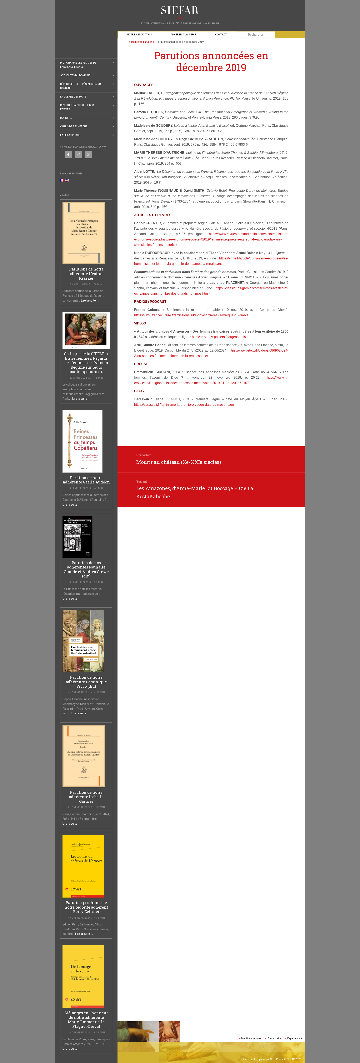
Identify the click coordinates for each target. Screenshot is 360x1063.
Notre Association (139, 34)
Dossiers (66, 117)
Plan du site (274, 1038)
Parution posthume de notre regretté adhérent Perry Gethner (86, 907)
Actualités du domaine (75, 75)
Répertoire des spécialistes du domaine (80, 86)
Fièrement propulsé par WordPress (263, 1059)
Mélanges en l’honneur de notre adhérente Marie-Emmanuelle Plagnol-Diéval (86, 1019)
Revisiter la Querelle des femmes (77, 107)
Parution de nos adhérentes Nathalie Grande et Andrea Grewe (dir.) (86, 569)
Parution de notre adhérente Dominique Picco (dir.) (86, 682)
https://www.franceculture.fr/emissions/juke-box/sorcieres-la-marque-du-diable (191, 315)
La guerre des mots (73, 96)
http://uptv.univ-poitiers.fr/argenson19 (219, 337)
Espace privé (294, 1038)
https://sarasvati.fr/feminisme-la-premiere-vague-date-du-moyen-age (184, 404)
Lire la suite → (90, 300)
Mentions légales (251, 1038)
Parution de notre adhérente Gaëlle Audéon (86, 480)
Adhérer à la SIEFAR (183, 34)
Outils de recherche (73, 126)
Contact (221, 34)
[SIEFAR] (180, 10)
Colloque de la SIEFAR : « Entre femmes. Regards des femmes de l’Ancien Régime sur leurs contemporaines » (86, 362)
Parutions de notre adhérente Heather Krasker (86, 273)
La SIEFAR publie (70, 135)
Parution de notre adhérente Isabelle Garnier (86, 797)
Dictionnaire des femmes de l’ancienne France (78, 64)
